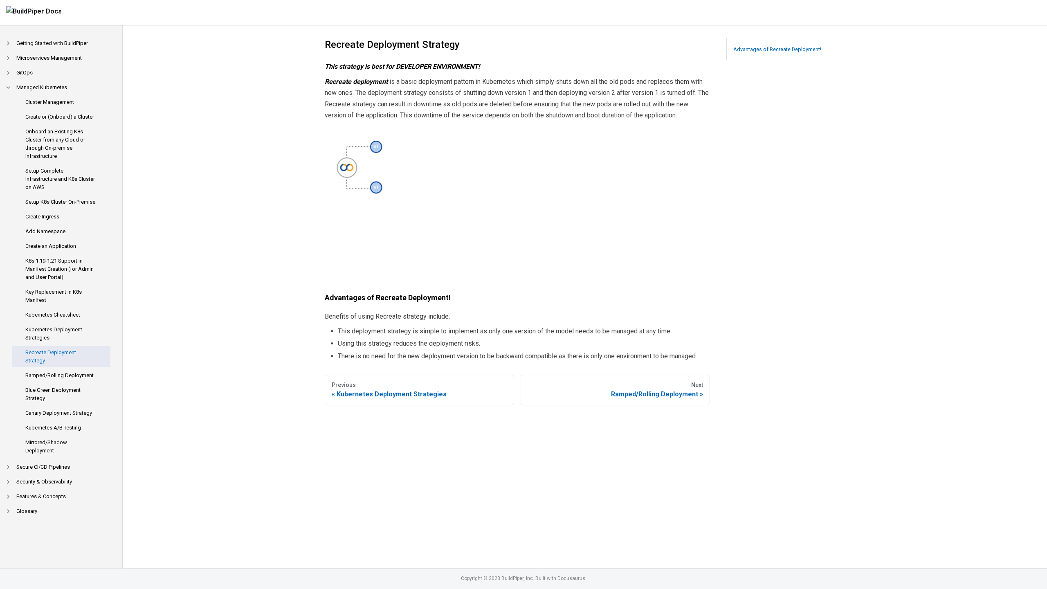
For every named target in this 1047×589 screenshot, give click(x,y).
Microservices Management (49, 58)
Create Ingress (42, 217)
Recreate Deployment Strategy (50, 356)
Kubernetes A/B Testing (53, 428)
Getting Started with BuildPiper (52, 43)
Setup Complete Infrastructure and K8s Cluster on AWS (60, 179)
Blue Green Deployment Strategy (53, 394)
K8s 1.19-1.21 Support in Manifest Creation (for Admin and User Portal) (59, 269)
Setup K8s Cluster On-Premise (60, 202)
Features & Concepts (41, 496)
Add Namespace (45, 231)
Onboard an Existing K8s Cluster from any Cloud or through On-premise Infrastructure (55, 143)
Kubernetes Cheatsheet (52, 315)
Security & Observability (44, 482)
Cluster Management (49, 102)
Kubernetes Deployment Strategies (53, 333)
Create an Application (50, 246)
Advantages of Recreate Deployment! (777, 49)
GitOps (24, 73)
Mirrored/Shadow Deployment (46, 446)
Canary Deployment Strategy (58, 413)
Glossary (26, 511)
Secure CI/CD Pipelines (43, 467)
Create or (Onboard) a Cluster (59, 117)
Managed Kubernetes (41, 87)
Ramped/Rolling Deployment (59, 375)
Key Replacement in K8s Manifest (53, 296)
